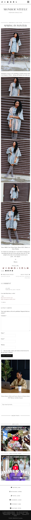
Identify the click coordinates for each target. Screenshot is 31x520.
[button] (29, 2)
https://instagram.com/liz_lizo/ (8, 299)
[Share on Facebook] (8, 271)
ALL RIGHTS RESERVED (22, 512)
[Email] (27, 268)
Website (3, 345)
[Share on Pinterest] (12, 271)
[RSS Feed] (16, 2)
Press (27, 513)
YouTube (16, 508)
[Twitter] (2, 2)
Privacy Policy (16, 514)
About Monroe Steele (9, 513)
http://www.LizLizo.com (7, 297)
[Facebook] (10, 2)
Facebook (16, 499)
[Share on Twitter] (10, 271)
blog (20, 22)
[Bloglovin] (17, 268)
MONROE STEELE (15, 9)
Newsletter (6, 514)
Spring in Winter (15, 25)
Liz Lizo (8, 288)
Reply (4, 302)
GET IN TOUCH (20, 513)
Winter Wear (7, 275)
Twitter (16, 487)
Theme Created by (15, 518)
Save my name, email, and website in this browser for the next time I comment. (15, 351)
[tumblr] (19, 268)
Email (3, 339)
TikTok (16, 495)
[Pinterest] (9, 268)
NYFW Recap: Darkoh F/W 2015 (23, 276)
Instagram (16, 491)
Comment (3, 315)
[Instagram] (4, 2)
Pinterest (16, 504)
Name (3, 333)
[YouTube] (8, 2)
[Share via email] (6, 271)
